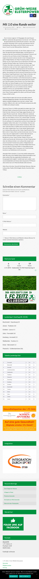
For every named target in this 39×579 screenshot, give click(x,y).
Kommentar (6, 195)
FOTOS (19, 177)
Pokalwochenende (9, 496)
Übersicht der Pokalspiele (11, 503)
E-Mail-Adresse (7, 221)
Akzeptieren (13, 576)
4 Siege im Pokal (8, 492)
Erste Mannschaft (30, 27)
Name (5, 213)
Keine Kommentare (12, 29)
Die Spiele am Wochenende (11, 499)
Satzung (5, 567)
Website (5, 229)
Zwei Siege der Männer (10, 488)
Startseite (5, 563)
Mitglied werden (7, 565)
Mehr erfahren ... (25, 576)
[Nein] (37, 574)
